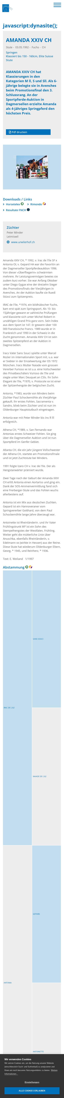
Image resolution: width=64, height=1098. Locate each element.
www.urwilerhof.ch (22, 242)
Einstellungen (32, 1082)
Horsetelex (13, 204)
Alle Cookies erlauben (32, 1091)
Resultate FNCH (16, 210)
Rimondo (36, 204)
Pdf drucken (19, 132)
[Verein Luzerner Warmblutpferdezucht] (9, 12)
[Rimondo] (30, 567)
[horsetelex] (26, 567)
